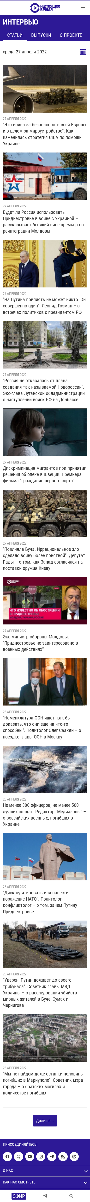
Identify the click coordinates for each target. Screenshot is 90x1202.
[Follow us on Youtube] (29, 1156)
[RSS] (62, 1156)
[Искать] (71, 1196)
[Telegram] (45, 1196)
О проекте (71, 35)
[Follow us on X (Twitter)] (18, 1156)
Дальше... (45, 1120)
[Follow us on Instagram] (40, 1156)
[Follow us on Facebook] (7, 1156)
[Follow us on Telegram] (51, 1156)
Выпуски (41, 35)
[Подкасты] (74, 1156)
